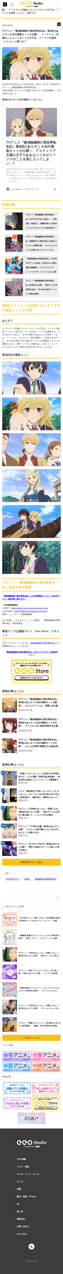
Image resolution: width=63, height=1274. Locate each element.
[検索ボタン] (58, 899)
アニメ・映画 (23, 1166)
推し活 (20, 1211)
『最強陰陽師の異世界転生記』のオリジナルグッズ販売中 (31, 652)
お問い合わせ (23, 1226)
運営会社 (21, 1219)
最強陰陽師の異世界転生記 (45, 879)
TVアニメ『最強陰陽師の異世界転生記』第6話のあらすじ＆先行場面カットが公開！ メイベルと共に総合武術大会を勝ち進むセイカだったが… (39, 723)
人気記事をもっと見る (31, 1038)
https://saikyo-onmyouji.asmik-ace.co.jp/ (29, 608)
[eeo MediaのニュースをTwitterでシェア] (59, 24)
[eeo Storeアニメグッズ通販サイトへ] (46, 1103)
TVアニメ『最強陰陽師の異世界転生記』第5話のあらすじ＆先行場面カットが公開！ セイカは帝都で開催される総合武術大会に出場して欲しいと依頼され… (39, 743)
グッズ (20, 1181)
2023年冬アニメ (12, 879)
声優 (19, 1189)
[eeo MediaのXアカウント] (5, 4)
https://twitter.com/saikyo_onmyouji (31, 611)
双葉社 (27, 879)
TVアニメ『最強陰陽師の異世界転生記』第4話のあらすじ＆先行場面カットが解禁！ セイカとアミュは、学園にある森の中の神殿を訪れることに (39, 702)
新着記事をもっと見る (31, 862)
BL (18, 1204)
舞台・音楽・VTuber (26, 1196)
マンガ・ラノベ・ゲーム (28, 1174)
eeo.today (22, 1234)
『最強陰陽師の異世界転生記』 (43, 643)
